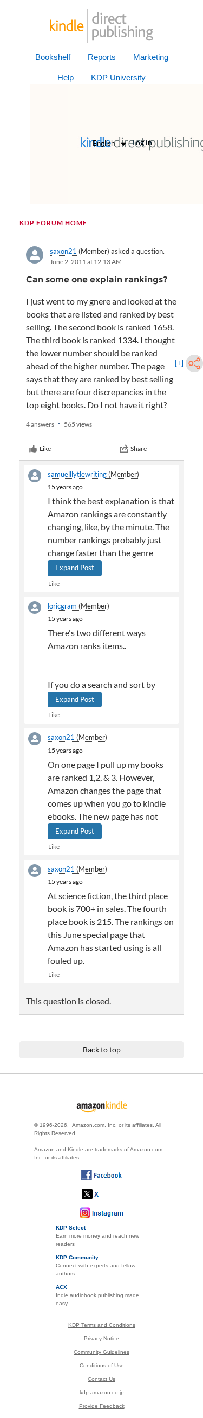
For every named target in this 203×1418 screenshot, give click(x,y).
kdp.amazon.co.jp (102, 1392)
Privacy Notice (101, 1338)
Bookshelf (52, 57)
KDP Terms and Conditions (101, 1325)
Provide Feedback (102, 1406)
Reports (102, 57)
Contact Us (101, 1379)
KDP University (118, 77)
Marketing (150, 57)
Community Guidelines (101, 1352)
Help (65, 77)
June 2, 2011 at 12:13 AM (86, 262)
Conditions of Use (102, 1365)
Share (138, 448)
